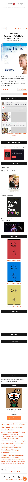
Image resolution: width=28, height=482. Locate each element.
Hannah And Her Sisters (7, 443)
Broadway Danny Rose (17, 427)
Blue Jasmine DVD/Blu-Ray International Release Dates (14, 37)
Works (18, 468)
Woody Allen (4, 469)
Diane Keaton (15, 438)
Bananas (23, 424)
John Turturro (20, 445)
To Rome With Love (7, 461)
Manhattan (5, 453)
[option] (14, 119)
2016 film (3, 424)
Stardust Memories (14, 457)
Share (24, 110)
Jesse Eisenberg (5, 445)
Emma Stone (5, 441)
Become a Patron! (14, 138)
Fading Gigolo (23, 441)
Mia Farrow (17, 452)
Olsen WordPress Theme (11, 479)
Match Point (12, 452)
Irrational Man (20, 443)
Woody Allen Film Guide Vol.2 (14, 283)
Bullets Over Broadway (7, 429)
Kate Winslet (3, 447)
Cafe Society (20, 432)
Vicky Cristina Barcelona (19, 461)
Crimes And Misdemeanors (7, 436)
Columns (23, 468)
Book (2, 468)
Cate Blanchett (5, 434)
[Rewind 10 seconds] (6, 108)
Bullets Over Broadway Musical (8, 432)
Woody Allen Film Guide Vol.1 (14, 260)
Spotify (24, 133)
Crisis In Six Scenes (19, 436)
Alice (11, 424)
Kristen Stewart (9, 447)
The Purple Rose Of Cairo (18, 459)
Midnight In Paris (7, 455)
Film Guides (12, 468)
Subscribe (18, 110)
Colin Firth (16, 434)
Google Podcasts (18, 133)
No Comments (18, 40)
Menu (4, 28)
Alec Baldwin (8, 424)
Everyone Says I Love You (15, 441)
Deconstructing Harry (6, 438)
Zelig (23, 463)
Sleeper (7, 457)
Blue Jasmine (6, 427)
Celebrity (11, 434)
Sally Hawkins (3, 457)
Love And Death (17, 447)
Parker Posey (16, 455)
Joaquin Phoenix (14, 445)
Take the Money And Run (6, 459)
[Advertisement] (14, 18)
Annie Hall (17, 424)
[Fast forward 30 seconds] (12, 108)
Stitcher (14, 135)
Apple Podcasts (10, 133)
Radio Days (21, 455)
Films (11, 33)
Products (16, 33)
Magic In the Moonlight (10, 450)
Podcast (7, 468)
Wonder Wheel (5, 463)
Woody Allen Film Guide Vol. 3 (14, 306)
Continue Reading (22, 89)
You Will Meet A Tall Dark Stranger (15, 463)
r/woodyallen (14, 410)
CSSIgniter (20, 479)
